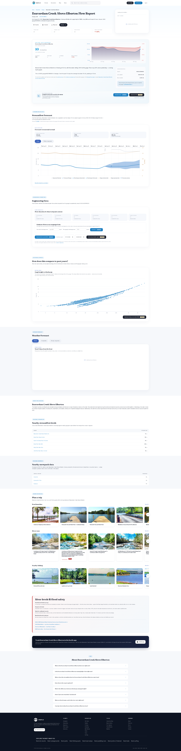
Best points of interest (115, 741)
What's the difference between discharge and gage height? (71, 688)
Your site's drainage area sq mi (49, 229)
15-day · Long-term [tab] (55, 340)
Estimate (96, 229)
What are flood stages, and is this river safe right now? (69, 700)
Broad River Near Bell (38, 444)
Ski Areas (87, 721)
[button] (55, 510)
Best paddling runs (100, 741)
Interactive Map (109, 721)
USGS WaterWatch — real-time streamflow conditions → (47, 624)
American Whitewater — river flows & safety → (45, 626)
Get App (130, 2)
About (129, 721)
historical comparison (70, 77)
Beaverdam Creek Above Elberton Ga (41, 433)
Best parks (64, 741)
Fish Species (109, 725)
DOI (146, 748)
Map (60, 2)
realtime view (60, 77)
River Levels (65, 726)
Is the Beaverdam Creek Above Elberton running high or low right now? (74, 671)
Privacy (129, 726)
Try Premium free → (127, 84)
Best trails (126, 741)
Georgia (43, 9)
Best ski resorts (41, 741)
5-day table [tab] (43, 340)
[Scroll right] (148, 514)
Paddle (86, 723)
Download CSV (136, 94)
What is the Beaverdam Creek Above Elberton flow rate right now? (72, 665)
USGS (136, 748)
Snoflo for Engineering (59, 242)
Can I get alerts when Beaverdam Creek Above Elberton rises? (71, 706)
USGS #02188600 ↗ (43, 16)
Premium (130, 723)
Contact (129, 728)
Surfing (86, 734)
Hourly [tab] (35, 340)
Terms (129, 725)
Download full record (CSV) (44, 237)
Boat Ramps (87, 728)
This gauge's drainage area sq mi (76, 229)
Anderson (36, 483)
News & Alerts (109, 723)
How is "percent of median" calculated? (65, 694)
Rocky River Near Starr (38, 447)
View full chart (120, 94)
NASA (144, 748)
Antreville (36, 476)
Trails (86, 732)
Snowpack (65, 721)
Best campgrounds (53, 741)
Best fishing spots (75, 741)
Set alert (46, 24)
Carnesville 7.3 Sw (37, 480)
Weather (108, 728)
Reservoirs (65, 725)
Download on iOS (40, 729)
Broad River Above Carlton (39, 437)
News (65, 2)
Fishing (86, 725)
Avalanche (65, 728)
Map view (54, 24)
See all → (147, 504)
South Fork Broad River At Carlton (41, 440)
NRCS (141, 748)
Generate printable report (96, 237)
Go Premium (138, 2)
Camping (87, 726)
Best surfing (135, 741)
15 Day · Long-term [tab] (48, 141)
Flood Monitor (109, 726)
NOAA (139, 748)
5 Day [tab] (38, 141)
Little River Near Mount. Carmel (40, 450)
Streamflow (38, 9)
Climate (46, 2)
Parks (86, 730)
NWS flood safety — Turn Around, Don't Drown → (45, 629)
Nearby (62, 24)
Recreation (53, 2)
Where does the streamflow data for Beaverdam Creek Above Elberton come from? (77, 677)
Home (33, 9)
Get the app (140, 642)
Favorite (36, 24)
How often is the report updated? (64, 683)
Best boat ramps (87, 741)
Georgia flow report (91, 77)
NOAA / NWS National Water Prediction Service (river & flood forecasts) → (51, 622)
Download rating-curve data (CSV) (134, 317)
